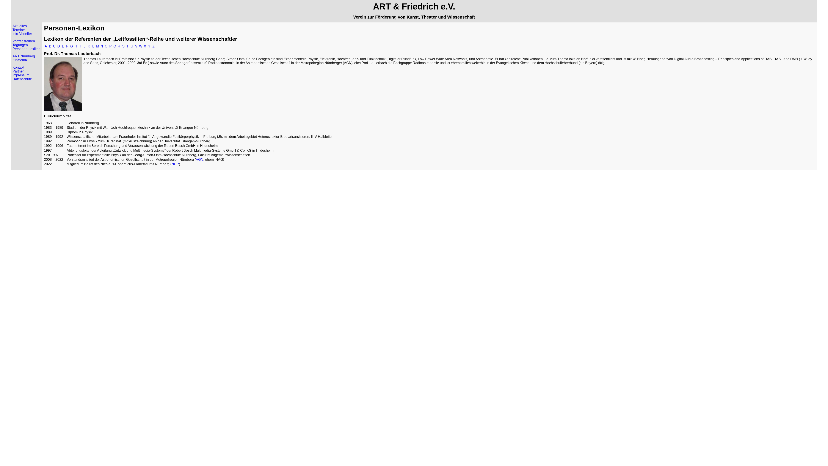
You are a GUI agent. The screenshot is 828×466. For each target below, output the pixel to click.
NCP (175, 164)
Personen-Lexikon (27, 49)
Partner (18, 71)
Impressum (21, 75)
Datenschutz (22, 79)
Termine (19, 30)
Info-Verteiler (22, 34)
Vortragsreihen (24, 41)
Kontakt (18, 67)
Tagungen (20, 45)
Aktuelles (20, 26)
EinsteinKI (20, 60)
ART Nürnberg (24, 56)
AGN (199, 159)
